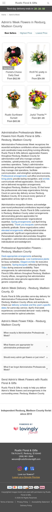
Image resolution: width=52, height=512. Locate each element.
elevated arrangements (12, 230)
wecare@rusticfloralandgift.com (26, 459)
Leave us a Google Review (26, 477)
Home (3, 14)
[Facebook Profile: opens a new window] (26, 468)
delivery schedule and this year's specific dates (26, 306)
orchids (46, 178)
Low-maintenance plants (37, 258)
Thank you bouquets (24, 224)
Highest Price (26, 32)
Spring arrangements (21, 221)
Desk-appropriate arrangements (16, 255)
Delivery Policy (26, 505)
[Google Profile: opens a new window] (32, 468)
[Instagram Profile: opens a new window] (20, 468)
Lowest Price (41, 32)
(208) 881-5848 (26, 456)
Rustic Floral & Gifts (26, 3)
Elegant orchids (28, 261)
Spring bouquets (20, 264)
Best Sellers (10, 32)
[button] (46, 505)
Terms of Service (6, 502)
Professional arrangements (14, 175)
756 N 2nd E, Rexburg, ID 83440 (26, 453)
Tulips (4, 267)
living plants (6, 178)
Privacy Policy (22, 502)
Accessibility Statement (41, 502)
